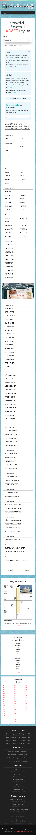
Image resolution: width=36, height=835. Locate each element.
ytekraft (9, 277)
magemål (23, 229)
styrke (8, 210)
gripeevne (9, 327)
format (22, 195)
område (8, 206)
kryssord (20, 754)
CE (26, 715)
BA (15, 701)
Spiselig (18, 651)
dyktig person (11, 477)
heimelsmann (11, 438)
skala (7, 176)
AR (26, 695)
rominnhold (10, 408)
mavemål (8, 233)
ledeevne (9, 252)
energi (8, 195)
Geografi (18, 643)
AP (4, 695)
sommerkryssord (14, 761)
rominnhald (10, 404)
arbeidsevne (10, 427)
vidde (7, 179)
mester (8, 202)
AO (26, 693)
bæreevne (9, 245)
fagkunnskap (11, 434)
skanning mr (18, 815)
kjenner (8, 225)
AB (26, 685)
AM (4, 693)
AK (15, 691)
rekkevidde (10, 401)
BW (4, 711)
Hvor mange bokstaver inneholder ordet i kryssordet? (17, 112)
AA (15, 685)
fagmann (23, 218)
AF (4, 689)
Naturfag (18, 668)
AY (26, 699)
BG (26, 703)
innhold (8, 222)
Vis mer (18, 672)
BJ (25, 705)
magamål (9, 229)
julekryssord (12, 754)
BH (4, 705)
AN (15, 693)
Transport (18, 662)
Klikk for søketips (11, 46)
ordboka (9, 87)
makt (7, 150)
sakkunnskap (11, 442)
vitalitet (9, 367)
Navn (18, 647)
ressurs (23, 233)
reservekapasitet (13, 524)
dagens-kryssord (13, 751)
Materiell (18, 660)
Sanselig (18, 656)
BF (15, 703)
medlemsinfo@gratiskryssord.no (22, 831)
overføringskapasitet (15, 548)
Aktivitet (18, 649)
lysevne (23, 225)
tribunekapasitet (12, 528)
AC (4, 687)
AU (26, 697)
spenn (22, 176)
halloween (24, 751)
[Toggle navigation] (5, 12)
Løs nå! (18, 625)
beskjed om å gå (18, 790)
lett (26, 754)
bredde (8, 191)
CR (15, 721)
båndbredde (10, 375)
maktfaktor (10, 390)
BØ (26, 713)
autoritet (9, 308)
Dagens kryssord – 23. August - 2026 (18, 740)
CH (15, 717)
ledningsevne (11, 465)
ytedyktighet (11, 468)
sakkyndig (9, 348)
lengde (22, 199)
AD (15, 687)
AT (15, 697)
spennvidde (10, 411)
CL (4, 719)
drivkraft (9, 319)
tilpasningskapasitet (14, 552)
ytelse (22, 210)
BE (4, 703)
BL (4, 707)
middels (8, 758)
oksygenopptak (12, 480)
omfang (22, 202)
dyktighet (9, 323)
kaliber (22, 222)
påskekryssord (16, 758)
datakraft (9, 312)
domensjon (10, 316)
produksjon (10, 393)
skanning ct (18, 804)
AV (4, 699)
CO (26, 719)
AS (4, 697)
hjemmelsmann (11, 461)
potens (22, 206)
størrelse (9, 356)
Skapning (18, 666)
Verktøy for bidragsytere (17, 98)
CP (4, 721)
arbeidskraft (11, 454)
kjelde (8, 199)
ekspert (8, 218)
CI (25, 717)
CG (4, 717)
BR (4, 709)
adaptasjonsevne (13, 505)
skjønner (9, 267)
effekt (22, 191)
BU (26, 709)
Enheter (18, 664)
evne (7, 147)
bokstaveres (18, 774)
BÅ (4, 713)
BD (26, 701)
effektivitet (10, 457)
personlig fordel (18, 779)
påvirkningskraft (13, 520)
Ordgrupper (18, 658)
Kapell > (27, 570)
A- (3, 685)
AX (15, 699)
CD (15, 715)
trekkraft (9, 363)
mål (6, 138)
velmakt (8, 236)
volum (7, 183)
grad (21, 147)
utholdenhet (11, 445)
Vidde (14, 92)
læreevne (9, 256)
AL (26, 691)
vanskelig (24, 761)
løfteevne (9, 338)
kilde (7, 172)
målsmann (9, 259)
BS (15, 709)
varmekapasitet (12, 496)
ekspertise (10, 379)
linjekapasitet (11, 492)
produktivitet (11, 484)
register (9, 263)
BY (15, 711)
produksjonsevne (13, 508)
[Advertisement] (18, 161)
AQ (15, 695)
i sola (18, 784)
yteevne (23, 236)
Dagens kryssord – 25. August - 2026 (18, 734)
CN (15, 719)
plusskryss (27, 758)
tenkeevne (9, 359)
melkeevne (9, 341)
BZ (26, 711)
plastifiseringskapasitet (16, 560)
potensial (9, 345)
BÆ (15, 713)
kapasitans (10, 382)
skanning (18, 769)
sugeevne (9, 270)
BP (26, 707)
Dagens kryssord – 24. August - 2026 (18, 737)
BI (14, 705)
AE (26, 687)
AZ (4, 701)
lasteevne (9, 334)
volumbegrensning (13, 531)
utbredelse (10, 419)
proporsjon (10, 397)
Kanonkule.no (18, 829)
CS (26, 721)
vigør (22, 179)
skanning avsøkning (18, 799)
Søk (30, 40)
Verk (18, 654)
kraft (22, 172)
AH (26, 689)
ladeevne (9, 248)
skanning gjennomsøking (18, 810)
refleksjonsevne (13, 512)
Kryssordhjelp (12, 105)
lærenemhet (10, 386)
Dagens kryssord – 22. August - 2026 (18, 743)
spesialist (9, 415)
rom (21, 138)
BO (15, 707)
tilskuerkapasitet (13, 540)
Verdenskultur (18, 645)
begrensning (11, 431)
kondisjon (9, 330)
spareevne (9, 352)
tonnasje (9, 274)
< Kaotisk (9, 570)
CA (4, 715)
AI (3, 691)
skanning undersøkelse (18, 820)
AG (15, 689)
